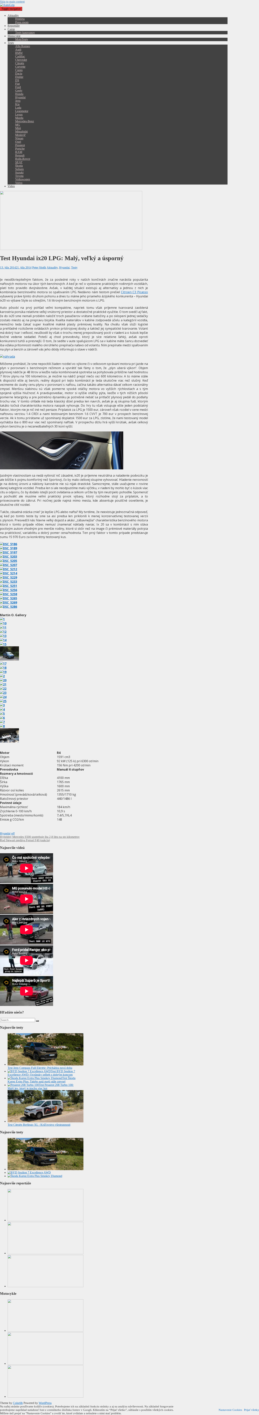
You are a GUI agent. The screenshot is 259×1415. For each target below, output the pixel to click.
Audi (18, 49)
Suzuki (19, 172)
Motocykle (14, 36)
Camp (11, 29)
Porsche (20, 148)
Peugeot (20, 145)
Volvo (18, 182)
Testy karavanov (25, 32)
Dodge (19, 77)
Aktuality (13, 15)
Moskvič (20, 135)
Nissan (19, 138)
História (20, 18)
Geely (18, 90)
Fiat (17, 83)
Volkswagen (22, 179)
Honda (19, 94)
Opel (18, 141)
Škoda (19, 165)
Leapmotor (21, 111)
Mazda (19, 117)
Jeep (17, 100)
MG (17, 124)
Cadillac (20, 56)
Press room (21, 22)
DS (17, 80)
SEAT (19, 162)
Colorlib (18, 1403)
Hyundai (20, 97)
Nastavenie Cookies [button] (230, 1409)
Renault (19, 155)
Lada (18, 107)
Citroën (19, 63)
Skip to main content (12, 1)
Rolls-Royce (22, 158)
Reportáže (14, 25)
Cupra (19, 70)
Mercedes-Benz (24, 121)
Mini (18, 128)
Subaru (19, 169)
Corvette (20, 66)
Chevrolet (21, 59)
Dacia (18, 73)
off (13, 833)
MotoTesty (21, 39)
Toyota (19, 176)
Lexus (19, 114)
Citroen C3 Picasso (134, 292)
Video (11, 186)
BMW (19, 53)
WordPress (45, 1403)
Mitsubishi (21, 131)
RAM (18, 152)
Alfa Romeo (22, 46)
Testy (11, 42)
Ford (18, 87)
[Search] (37, 1020)
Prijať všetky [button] (251, 1409)
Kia (17, 104)
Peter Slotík (39, 267)
